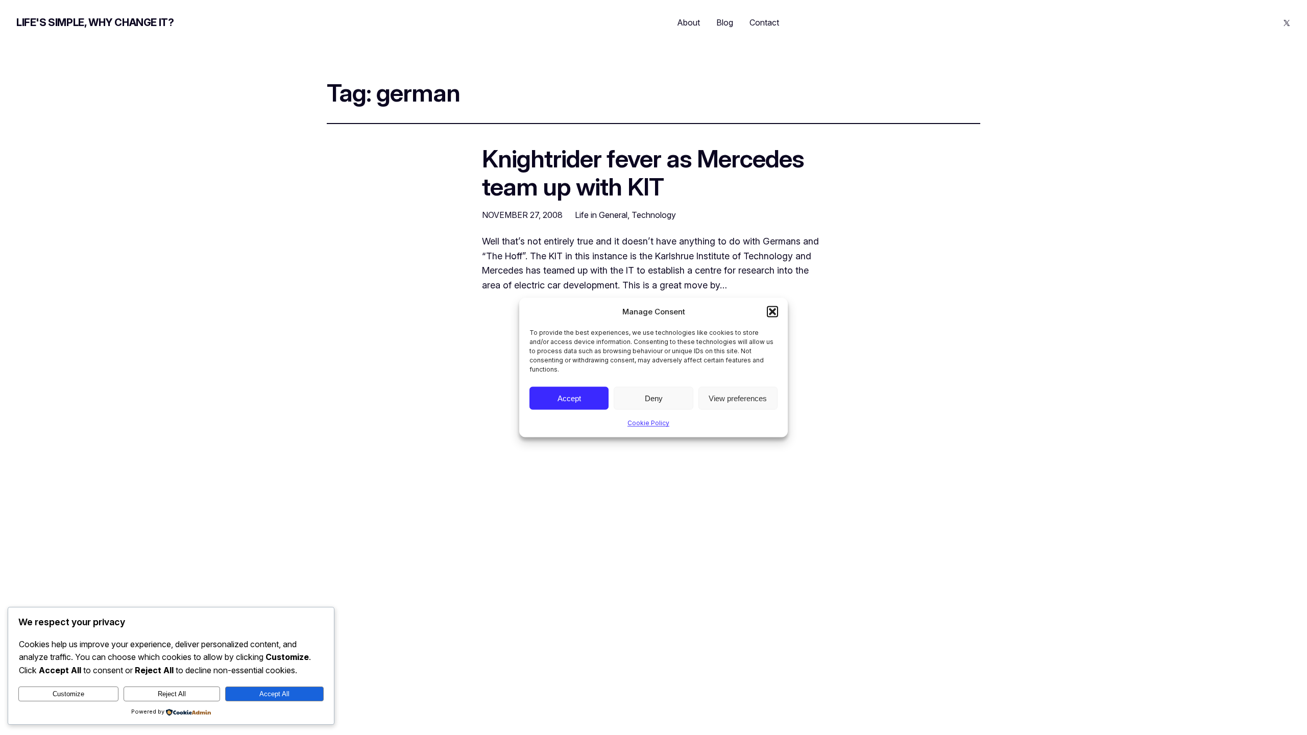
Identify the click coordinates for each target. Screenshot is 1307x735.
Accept (569, 398)
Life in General (601, 215)
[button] (772, 312)
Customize (68, 694)
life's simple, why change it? (95, 22)
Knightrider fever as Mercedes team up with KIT (643, 172)
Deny (654, 398)
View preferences (738, 398)
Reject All (172, 694)
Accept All (274, 694)
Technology (654, 215)
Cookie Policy (648, 423)
